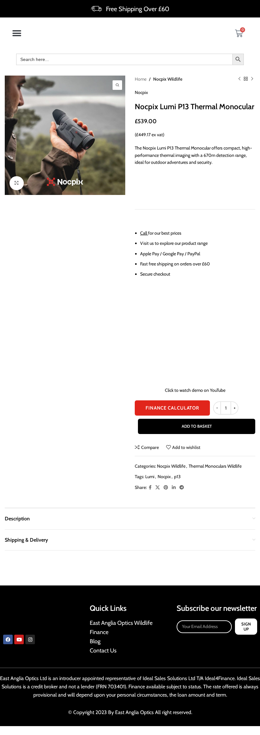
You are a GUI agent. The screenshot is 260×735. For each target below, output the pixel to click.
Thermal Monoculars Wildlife (215, 466)
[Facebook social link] (150, 487)
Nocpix (141, 92)
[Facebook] (8, 639)
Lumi (149, 476)
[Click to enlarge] (17, 183)
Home (140, 79)
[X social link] (157, 487)
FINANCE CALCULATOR (172, 408)
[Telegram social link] (182, 487)
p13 (177, 476)
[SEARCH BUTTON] (238, 59)
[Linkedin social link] (174, 487)
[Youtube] (19, 639)
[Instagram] (30, 639)
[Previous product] (239, 79)
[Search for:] (124, 59)
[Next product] (252, 79)
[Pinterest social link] (166, 487)
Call (143, 233)
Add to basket (197, 426)
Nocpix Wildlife (167, 79)
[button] (17, 33)
